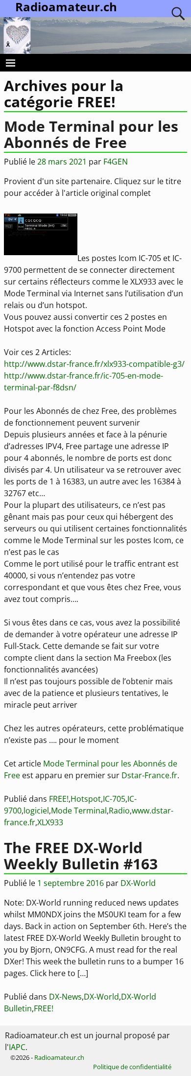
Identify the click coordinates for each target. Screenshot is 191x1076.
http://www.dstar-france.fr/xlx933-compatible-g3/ (94, 364)
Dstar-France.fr (149, 775)
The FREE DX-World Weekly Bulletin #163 (81, 855)
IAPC (17, 1047)
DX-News (65, 996)
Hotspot (86, 798)
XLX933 (50, 822)
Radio (119, 810)
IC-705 (114, 798)
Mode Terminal (79, 810)
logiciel (36, 810)
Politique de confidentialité (132, 1066)
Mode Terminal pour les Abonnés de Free (91, 134)
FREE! (59, 798)
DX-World (101, 996)
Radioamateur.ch (59, 1057)
